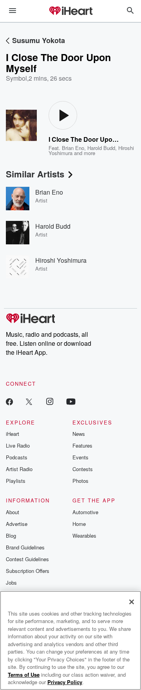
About (12, 512)
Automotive (85, 512)
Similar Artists (35, 174)
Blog (11, 535)
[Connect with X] (29, 401)
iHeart (12, 433)
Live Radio (18, 445)
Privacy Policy (64, 682)
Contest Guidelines (27, 559)
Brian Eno (73, 148)
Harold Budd (101, 148)
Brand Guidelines (25, 547)
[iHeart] (70, 11)
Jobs (11, 582)
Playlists (15, 480)
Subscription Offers (27, 570)
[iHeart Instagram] (49, 401)
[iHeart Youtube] (71, 401)
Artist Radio (19, 469)
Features (82, 445)
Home (79, 523)
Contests (82, 469)
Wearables (84, 535)
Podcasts (16, 457)
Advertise (16, 523)
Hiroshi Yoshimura (61, 260)
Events (80, 457)
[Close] (131, 602)
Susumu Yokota (38, 40)
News (78, 433)
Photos (80, 480)
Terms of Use (24, 674)
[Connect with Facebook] (9, 401)
